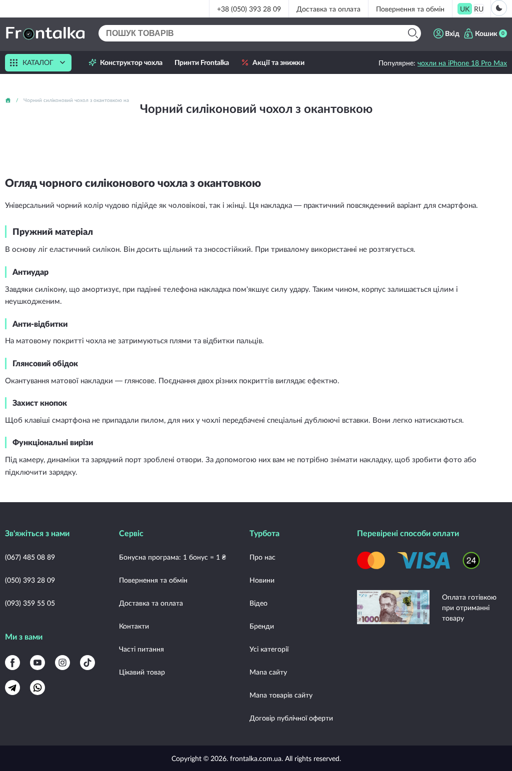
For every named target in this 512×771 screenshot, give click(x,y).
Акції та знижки (278, 62)
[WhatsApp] (37, 687)
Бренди (262, 626)
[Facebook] (12, 662)
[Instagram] (62, 662)
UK (465, 8)
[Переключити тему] (499, 8)
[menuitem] (465, 8)
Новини (262, 580)
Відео (259, 603)
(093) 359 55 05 (30, 603)
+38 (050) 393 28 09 (249, 8)
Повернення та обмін (410, 8)
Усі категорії (269, 649)
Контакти (134, 626)
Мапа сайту (268, 672)
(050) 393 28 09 (30, 580)
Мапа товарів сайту (281, 695)
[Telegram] (12, 687)
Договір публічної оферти (291, 718)
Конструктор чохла (131, 62)
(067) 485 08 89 (30, 557)
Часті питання (141, 649)
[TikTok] (87, 662)
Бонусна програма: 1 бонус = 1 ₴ (172, 557)
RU (479, 8)
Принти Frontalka (201, 62)
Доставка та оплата (328, 8)
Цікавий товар (142, 672)
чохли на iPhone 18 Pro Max (462, 62)
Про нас (263, 557)
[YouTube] (37, 662)
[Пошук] (412, 33)
